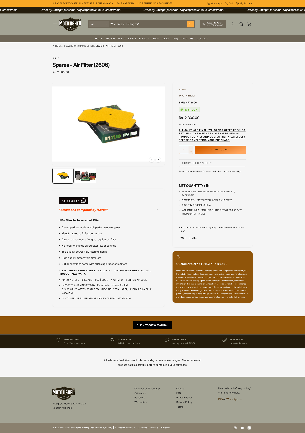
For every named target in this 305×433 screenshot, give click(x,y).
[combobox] (152, 24)
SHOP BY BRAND (137, 38)
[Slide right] (158, 159)
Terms (179, 406)
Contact (180, 388)
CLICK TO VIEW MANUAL (152, 325)
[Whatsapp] (241, 24)
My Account (246, 3)
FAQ (178, 393)
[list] (152, 341)
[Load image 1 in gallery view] (63, 176)
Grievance (140, 393)
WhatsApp (216, 3)
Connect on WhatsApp (147, 388)
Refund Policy (184, 402)
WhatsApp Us (234, 399)
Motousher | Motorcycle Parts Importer (76, 428)
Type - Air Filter (187, 96)
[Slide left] (151, 159)
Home (58, 46)
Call (231, 3)
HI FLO (56, 58)
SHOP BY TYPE (114, 38)
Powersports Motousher (79, 46)
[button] (55, 24)
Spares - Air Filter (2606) (109, 46)
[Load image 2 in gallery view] (85, 176)
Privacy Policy (184, 397)
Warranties (140, 402)
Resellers (139, 397)
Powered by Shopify (103, 428)
